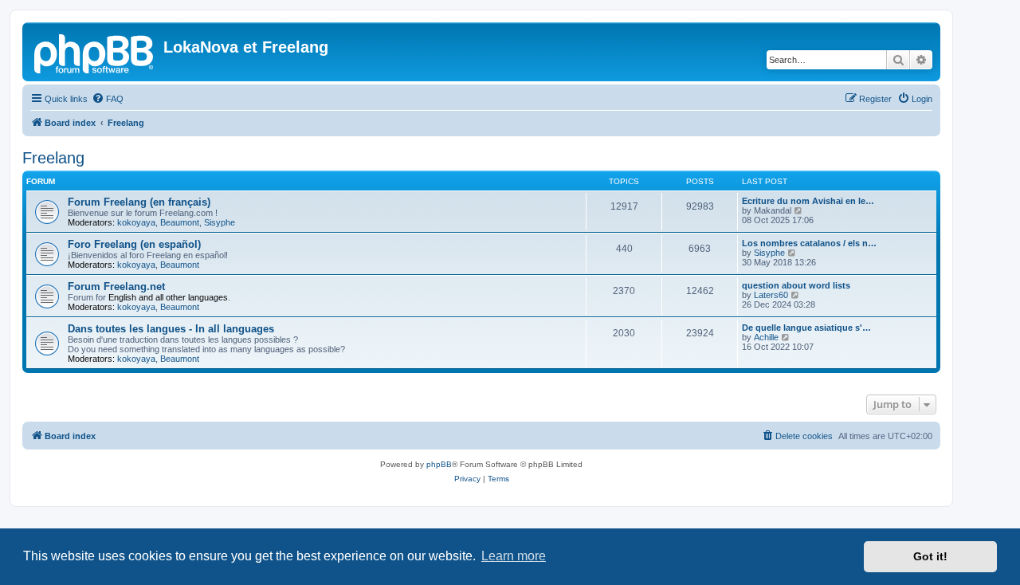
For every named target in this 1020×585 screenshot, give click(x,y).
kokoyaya (136, 222)
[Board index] (94, 51)
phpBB (439, 464)
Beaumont (179, 222)
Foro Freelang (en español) (134, 244)
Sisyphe (219, 222)
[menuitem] (108, 98)
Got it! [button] (930, 556)
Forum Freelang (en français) (139, 202)
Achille (766, 337)
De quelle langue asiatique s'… (806, 327)
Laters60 (771, 295)
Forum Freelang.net (116, 286)
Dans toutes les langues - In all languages (171, 329)
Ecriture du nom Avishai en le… (808, 201)
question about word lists (796, 285)
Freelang (53, 158)
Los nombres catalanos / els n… (809, 243)
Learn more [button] (513, 556)
